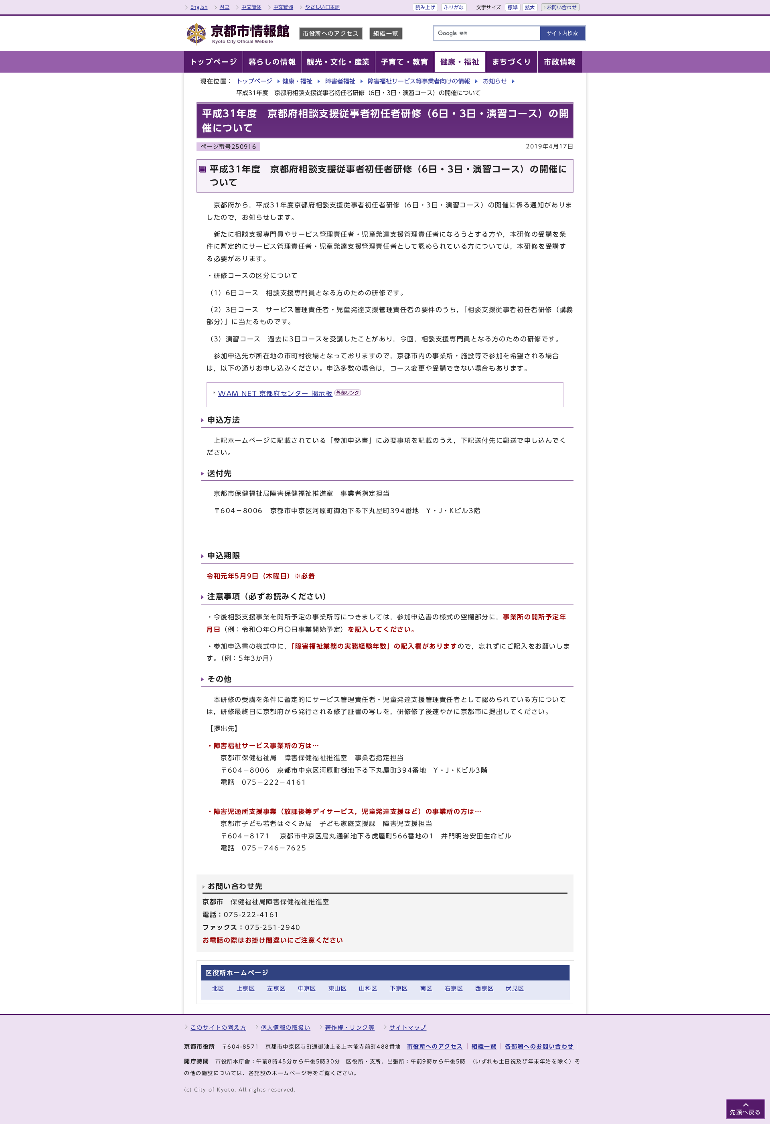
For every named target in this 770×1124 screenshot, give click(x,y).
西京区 (484, 988)
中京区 (307, 988)
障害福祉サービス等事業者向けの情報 (419, 81)
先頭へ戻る (745, 1112)
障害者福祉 (340, 81)
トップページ (254, 81)
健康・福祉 (297, 81)
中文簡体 (251, 6)
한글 (225, 6)
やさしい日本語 (322, 6)
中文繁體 (283, 6)
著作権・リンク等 (350, 1028)
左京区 (276, 988)
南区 (426, 988)
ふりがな (454, 7)
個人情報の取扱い (286, 1028)
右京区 (454, 988)
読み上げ (425, 7)
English (199, 6)
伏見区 (515, 988)
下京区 (399, 988)
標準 (513, 7)
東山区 (337, 988)
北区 (218, 988)
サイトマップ (408, 1028)
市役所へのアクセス (331, 33)
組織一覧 (385, 33)
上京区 (246, 988)
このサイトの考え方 (218, 1028)
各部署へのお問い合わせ (539, 1046)
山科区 (368, 988)
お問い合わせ (562, 7)
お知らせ (495, 81)
